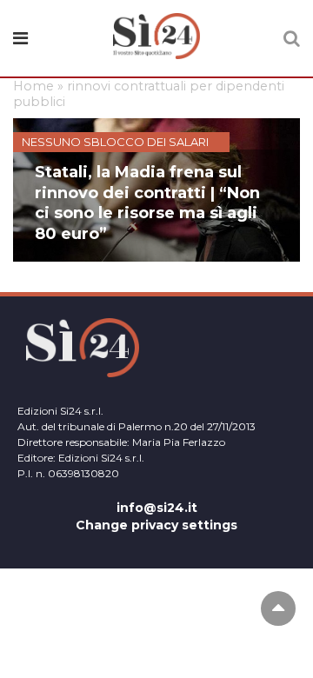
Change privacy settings (156, 525)
